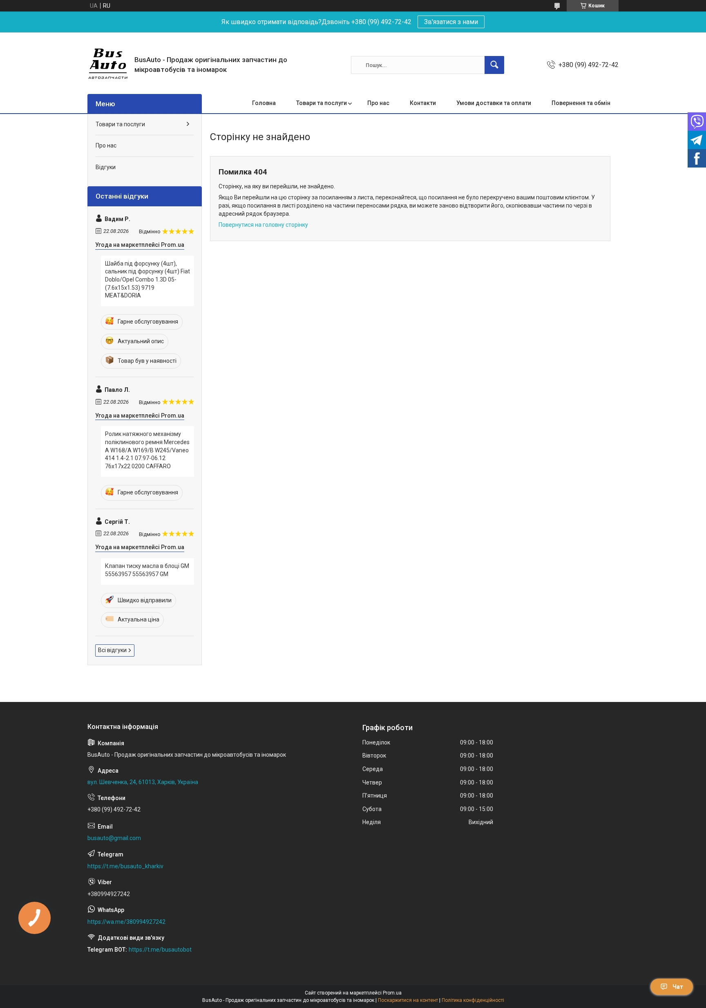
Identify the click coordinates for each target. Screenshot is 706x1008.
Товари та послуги (321, 103)
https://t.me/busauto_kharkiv (125, 866)
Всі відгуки (112, 650)
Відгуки (106, 167)
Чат (677, 986)
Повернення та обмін (581, 103)
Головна (264, 103)
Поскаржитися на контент (408, 1000)
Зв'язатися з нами (451, 22)
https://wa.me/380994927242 (126, 922)
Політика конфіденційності (473, 1000)
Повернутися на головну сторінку (263, 224)
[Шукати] (494, 65)
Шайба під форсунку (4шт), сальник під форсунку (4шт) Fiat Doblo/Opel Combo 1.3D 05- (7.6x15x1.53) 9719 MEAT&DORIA (147, 279)
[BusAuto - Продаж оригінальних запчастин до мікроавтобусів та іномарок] (107, 65)
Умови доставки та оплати (493, 103)
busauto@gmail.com (114, 838)
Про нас (378, 103)
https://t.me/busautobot (160, 949)
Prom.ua (392, 993)
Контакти (423, 103)
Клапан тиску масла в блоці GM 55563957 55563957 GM (147, 570)
